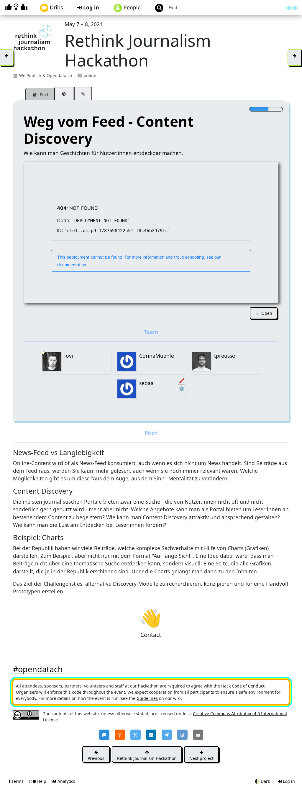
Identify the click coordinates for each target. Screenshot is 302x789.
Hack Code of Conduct (243, 686)
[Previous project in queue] (7, 57)
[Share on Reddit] (182, 735)
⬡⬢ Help (38, 781)
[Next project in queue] (294, 57)
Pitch (44, 94)
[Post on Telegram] (167, 735)
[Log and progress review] (83, 94)
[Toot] (104, 735)
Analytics (65, 781)
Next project (201, 758)
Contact (150, 617)
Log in (90, 7)
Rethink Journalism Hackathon (147, 758)
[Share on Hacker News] (120, 735)
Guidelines (147, 698)
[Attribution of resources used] (64, 94)
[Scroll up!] (291, 7)
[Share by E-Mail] (198, 735)
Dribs (55, 7)
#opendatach (38, 669)
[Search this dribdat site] (157, 7)
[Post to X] (135, 735)
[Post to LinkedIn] (151, 735)
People (131, 7)
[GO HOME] (17, 7)
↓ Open (263, 313)
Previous (96, 758)
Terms (17, 781)
